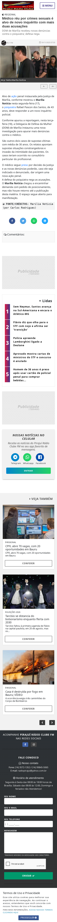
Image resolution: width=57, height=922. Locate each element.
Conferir (28, 563)
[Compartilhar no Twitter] (23, 220)
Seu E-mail (10, 807)
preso (24, 165)
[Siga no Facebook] (25, 744)
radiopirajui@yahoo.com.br (32, 770)
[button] (52, 722)
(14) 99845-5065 (40, 767)
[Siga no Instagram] (34, 744)
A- (44, 86)
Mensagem (10, 830)
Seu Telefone (12, 819)
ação (14, 96)
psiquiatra (10, 107)
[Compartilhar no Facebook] (12, 220)
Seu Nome (10, 796)
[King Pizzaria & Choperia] (28, 272)
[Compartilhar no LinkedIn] (45, 220)
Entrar (28, 470)
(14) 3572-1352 (22, 767)
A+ (53, 86)
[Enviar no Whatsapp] (34, 220)
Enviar (27, 875)
